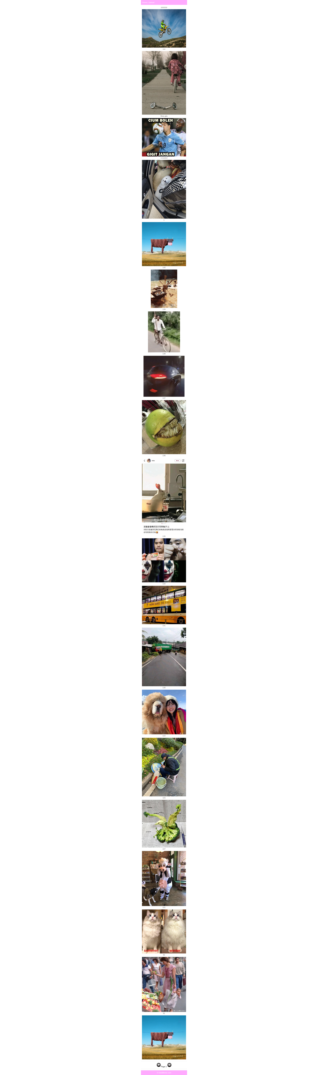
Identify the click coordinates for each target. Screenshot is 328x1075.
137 (164, 398)
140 (164, 267)
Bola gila (164, 116)
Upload (151, 2)
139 (164, 309)
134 (164, 584)
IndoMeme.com (165, 1073)
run (164, 49)
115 (164, 798)
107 (164, 849)
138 (164, 354)
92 (164, 955)
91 (164, 1013)
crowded (164, 158)
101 (164, 907)
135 (164, 536)
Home (144, 2)
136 (164, 456)
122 (164, 736)
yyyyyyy (164, 7)
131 (164, 626)
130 (164, 688)
